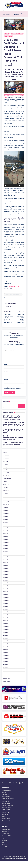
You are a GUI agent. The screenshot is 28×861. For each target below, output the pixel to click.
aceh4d (5, 670)
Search (6, 401)
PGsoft (5, 481)
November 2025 (6, 831)
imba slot (5, 464)
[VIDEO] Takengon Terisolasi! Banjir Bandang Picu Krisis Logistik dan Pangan (13, 431)
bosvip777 (6, 452)
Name (6, 364)
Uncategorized (6, 821)
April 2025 (4, 847)
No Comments (9, 65)
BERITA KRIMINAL (6, 803)
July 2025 (4, 840)
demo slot (5, 461)
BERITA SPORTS (6, 810)
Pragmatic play (7, 478)
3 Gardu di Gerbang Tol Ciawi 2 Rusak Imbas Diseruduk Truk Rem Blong (12, 294)
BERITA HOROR (6, 796)
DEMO (3, 816)
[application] (14, 169)
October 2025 (5, 833)
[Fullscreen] (21, 185)
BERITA (7, 33)
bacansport (6, 499)
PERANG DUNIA (6, 818)
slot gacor (6, 484)
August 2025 (5, 838)
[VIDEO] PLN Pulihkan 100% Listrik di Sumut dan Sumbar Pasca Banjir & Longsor (13, 444)
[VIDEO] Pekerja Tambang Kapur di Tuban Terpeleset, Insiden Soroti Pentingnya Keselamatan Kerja (12, 417)
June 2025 (4, 842)
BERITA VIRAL (8, 36)
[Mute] (20, 185)
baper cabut (6, 681)
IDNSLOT (5, 487)
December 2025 (6, 829)
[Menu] (3, 10)
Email (6, 372)
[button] (14, 169)
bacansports (6, 496)
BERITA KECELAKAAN (17, 33)
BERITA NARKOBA (6, 807)
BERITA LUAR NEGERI (7, 805)
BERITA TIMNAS (6, 812)
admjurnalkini (10, 303)
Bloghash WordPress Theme (18, 858)
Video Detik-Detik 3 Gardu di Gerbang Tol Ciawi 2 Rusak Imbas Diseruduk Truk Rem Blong (14, 95)
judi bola (5, 507)
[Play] (6, 185)
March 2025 (5, 849)
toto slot (5, 470)
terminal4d (6, 510)
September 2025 (6, 835)
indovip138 (6, 455)
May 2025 (4, 844)
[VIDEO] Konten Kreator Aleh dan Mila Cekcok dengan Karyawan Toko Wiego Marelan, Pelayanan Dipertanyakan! (13, 424)
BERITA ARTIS (5, 794)
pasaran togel (6, 673)
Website (6, 379)
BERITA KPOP (5, 801)
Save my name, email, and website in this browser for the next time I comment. (13, 387)
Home (3, 13)
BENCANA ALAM (6, 790)
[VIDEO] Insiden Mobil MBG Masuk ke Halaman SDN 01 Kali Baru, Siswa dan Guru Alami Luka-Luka (13, 437)
